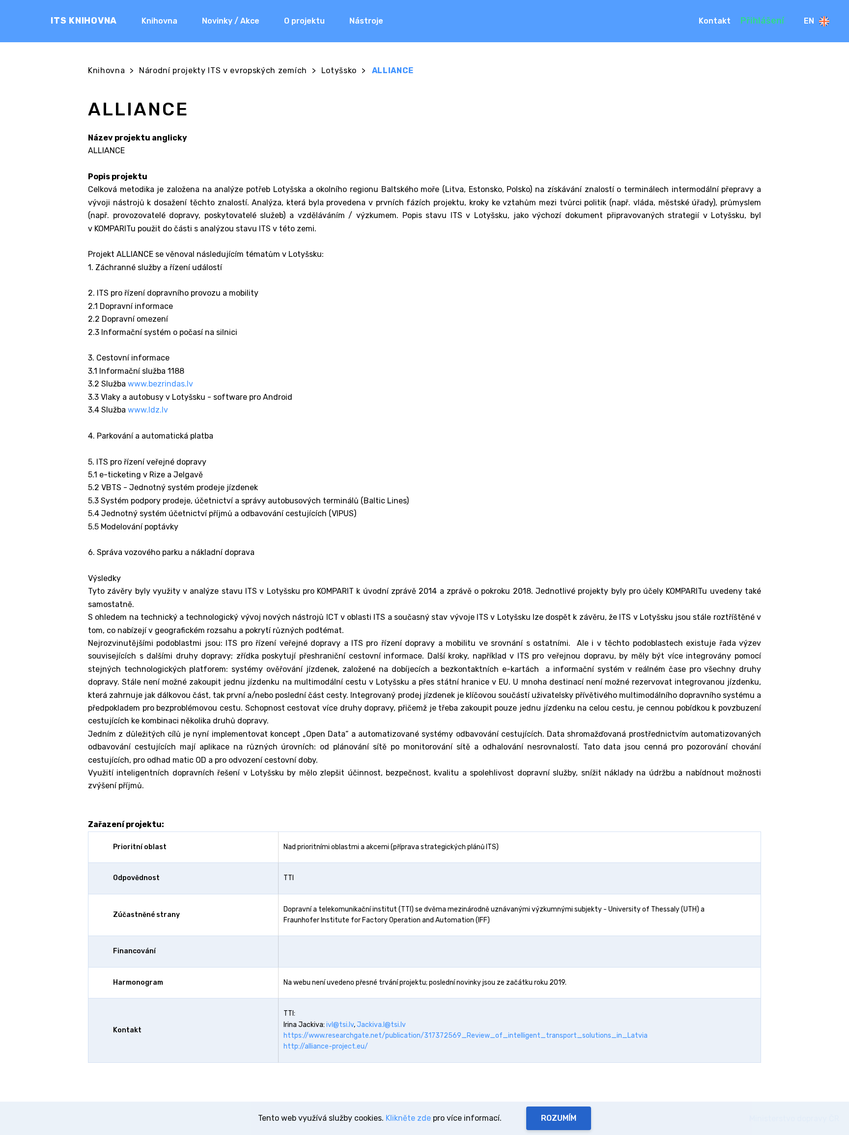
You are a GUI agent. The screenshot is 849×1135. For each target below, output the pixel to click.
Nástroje (366, 21)
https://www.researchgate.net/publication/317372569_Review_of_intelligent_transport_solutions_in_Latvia (465, 1035)
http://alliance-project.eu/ (325, 1046)
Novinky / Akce (230, 21)
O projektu (304, 21)
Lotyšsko (339, 70)
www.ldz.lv (148, 410)
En (809, 21)
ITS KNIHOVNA (84, 20)
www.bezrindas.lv (160, 383)
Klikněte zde (408, 1118)
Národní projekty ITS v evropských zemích (223, 70)
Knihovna (159, 21)
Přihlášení (762, 20)
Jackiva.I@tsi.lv (381, 1025)
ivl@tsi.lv (340, 1025)
